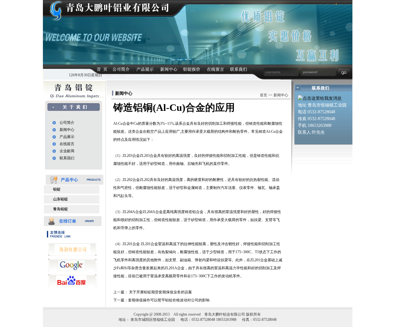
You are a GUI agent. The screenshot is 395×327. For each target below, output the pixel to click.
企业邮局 (67, 151)
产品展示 (67, 137)
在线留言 (67, 144)
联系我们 (67, 158)
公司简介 (67, 122)
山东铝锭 (60, 199)
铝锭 (56, 189)
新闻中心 (67, 130)
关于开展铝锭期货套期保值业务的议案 (160, 292)
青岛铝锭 (60, 209)
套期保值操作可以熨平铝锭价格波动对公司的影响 (169, 300)
